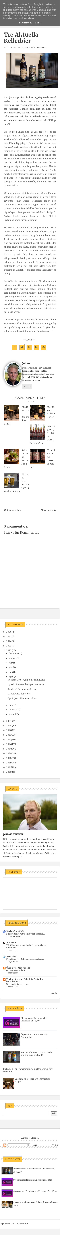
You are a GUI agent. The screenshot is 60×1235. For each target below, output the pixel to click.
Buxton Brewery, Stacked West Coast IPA (25, 934)
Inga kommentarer (37, 47)
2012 (8, 762)
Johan (17, 47)
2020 (9, 725)
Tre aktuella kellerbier (19, 693)
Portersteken (22, 1224)
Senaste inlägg (14, 510)
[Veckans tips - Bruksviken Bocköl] (11, 413)
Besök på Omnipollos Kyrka (22, 689)
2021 (8, 721)
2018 (8, 735)
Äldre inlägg (47, 510)
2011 (8, 767)
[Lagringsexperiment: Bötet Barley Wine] (37, 432)
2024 (9, 641)
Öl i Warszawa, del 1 (15, 970)
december (14, 653)
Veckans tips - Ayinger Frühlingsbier (26, 680)
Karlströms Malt (15, 931)
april (11, 676)
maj (11, 672)
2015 (8, 749)
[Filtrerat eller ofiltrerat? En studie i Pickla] (11, 480)
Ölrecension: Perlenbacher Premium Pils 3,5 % (34, 1019)
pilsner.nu (11, 942)
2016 (8, 744)
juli (10, 662)
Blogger (34, 1138)
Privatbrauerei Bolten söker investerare (25, 959)
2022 (8, 650)
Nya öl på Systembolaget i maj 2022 (26, 684)
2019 (8, 730)
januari (12, 714)
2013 (8, 758)
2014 (8, 753)
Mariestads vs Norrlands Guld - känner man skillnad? (36, 1053)
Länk (47, 143)
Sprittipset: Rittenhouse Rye (22, 698)
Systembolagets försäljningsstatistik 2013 (32, 1180)
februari (13, 709)
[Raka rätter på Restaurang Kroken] (11, 456)
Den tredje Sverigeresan (17, 984)
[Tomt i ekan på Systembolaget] (37, 456)
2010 (8, 772)
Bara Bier (11, 956)
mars (11, 705)
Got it (38, 23)
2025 (8, 636)
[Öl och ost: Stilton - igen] (37, 413)
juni (11, 667)
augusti (12, 658)
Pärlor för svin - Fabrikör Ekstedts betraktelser (24, 980)
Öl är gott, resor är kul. (18, 968)
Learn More (25, 23)
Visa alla (53, 993)
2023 (8, 645)
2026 (8, 632)
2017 (8, 739)
